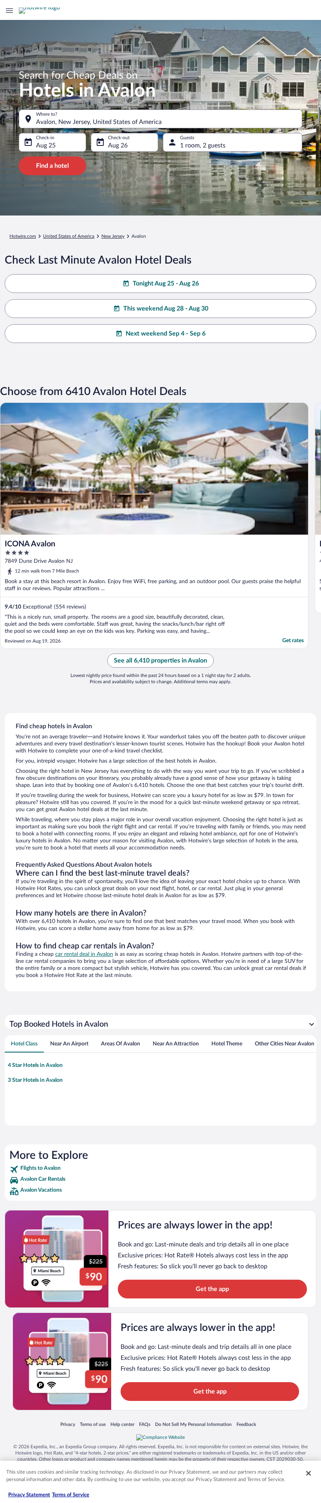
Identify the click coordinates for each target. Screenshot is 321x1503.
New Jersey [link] (112, 236)
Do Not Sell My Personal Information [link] (193, 1424)
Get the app (212, 1289)
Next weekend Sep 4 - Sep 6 (166, 333)
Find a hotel (52, 166)
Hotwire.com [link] (22, 236)
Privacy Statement (29, 1495)
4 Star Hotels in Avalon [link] (35, 1065)
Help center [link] (122, 1424)
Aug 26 (118, 145)
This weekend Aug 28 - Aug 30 (165, 308)
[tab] (24, 1043)
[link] (160, 1169)
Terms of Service (70, 1495)
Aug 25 (46, 145)
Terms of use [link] (93, 1424)
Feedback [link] (246, 1424)
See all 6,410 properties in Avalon (160, 660)
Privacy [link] (67, 1424)
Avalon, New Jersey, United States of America (99, 122)
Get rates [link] (293, 640)
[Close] (308, 1473)
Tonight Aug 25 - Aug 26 (166, 283)
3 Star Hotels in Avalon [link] (35, 1080)
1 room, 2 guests (202, 145)
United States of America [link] (68, 236)
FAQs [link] (144, 1424)
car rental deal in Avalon (84, 954)
